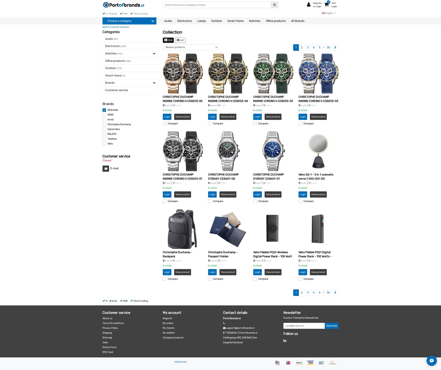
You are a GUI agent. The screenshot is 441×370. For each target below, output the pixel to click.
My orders (168, 323)
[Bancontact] (322, 364)
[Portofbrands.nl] (123, 5)
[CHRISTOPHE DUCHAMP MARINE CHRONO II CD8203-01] (183, 151)
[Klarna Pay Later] (333, 364)
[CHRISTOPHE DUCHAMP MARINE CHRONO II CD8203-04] (228, 74)
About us (107, 318)
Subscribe (331, 325)
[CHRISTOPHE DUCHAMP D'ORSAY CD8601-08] (228, 151)
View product (183, 116)
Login (167, 116)
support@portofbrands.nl (240, 328)
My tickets (169, 328)
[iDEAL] (289, 364)
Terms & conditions (113, 323)
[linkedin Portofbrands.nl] (284, 340)
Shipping (107, 332)
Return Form (109, 347)
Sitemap (107, 337)
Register (167, 318)
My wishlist (169, 332)
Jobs (105, 342)
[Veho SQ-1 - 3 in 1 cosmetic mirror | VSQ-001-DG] (319, 151)
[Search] (274, 5)
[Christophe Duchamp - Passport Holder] (228, 229)
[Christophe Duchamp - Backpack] (183, 229)
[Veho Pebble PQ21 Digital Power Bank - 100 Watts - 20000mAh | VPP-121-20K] (319, 229)
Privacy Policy (110, 328)
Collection (124, 27)
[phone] (224, 323)
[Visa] (311, 364)
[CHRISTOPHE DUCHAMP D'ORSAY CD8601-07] (273, 151)
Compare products (173, 337)
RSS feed (107, 352)
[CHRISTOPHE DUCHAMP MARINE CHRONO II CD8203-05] (183, 74)
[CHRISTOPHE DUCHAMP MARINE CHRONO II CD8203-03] (273, 74)
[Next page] (335, 47)
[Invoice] (278, 364)
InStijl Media (180, 362)
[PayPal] (300, 364)
